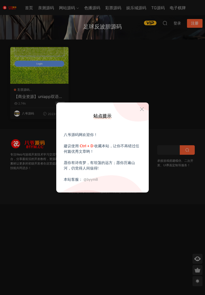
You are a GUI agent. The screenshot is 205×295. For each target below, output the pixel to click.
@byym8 (91, 180)
